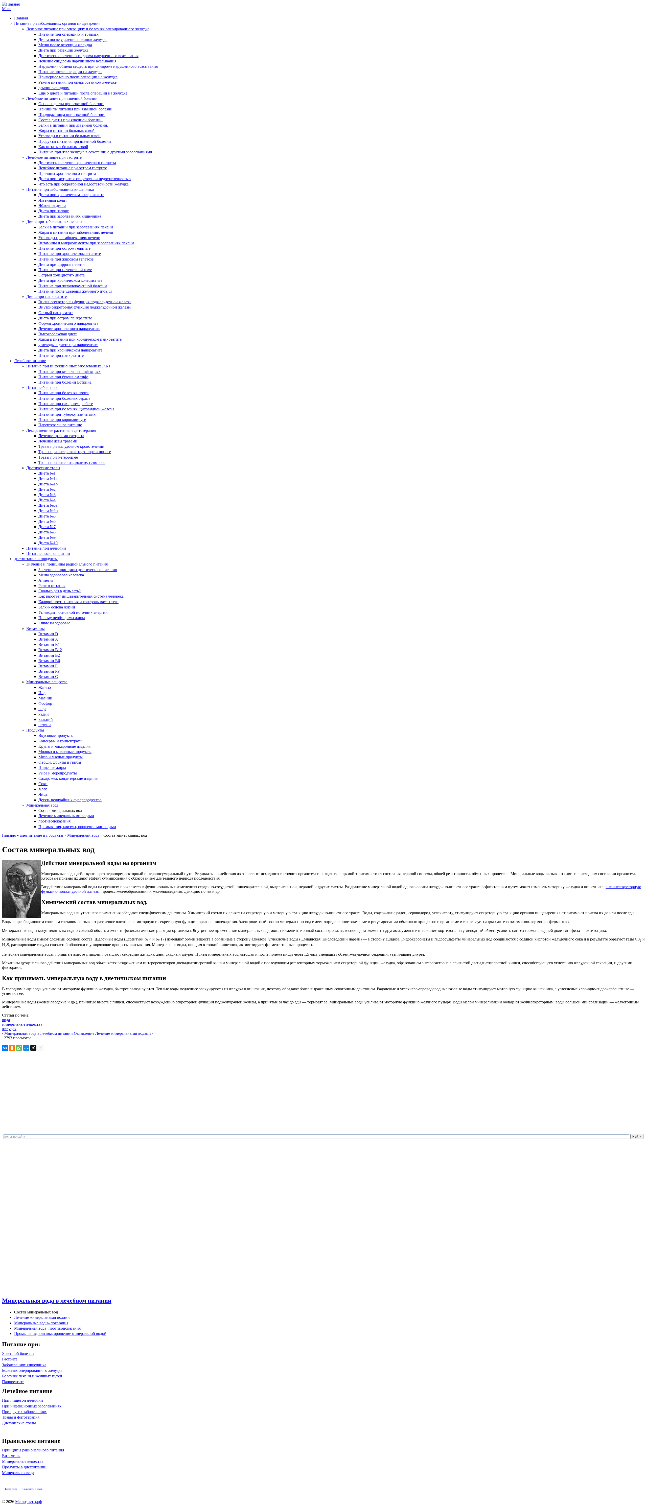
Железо (44, 687)
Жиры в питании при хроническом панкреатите (80, 339)
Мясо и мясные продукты (60, 757)
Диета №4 (47, 500)
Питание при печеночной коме (65, 270)
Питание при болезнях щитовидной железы (76, 409)
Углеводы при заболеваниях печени (69, 238)
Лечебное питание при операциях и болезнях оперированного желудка (87, 29)
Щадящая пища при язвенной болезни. (71, 114)
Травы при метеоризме (58, 457)
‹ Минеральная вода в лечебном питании (37, 1033)
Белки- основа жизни (56, 607)
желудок (9, 1029)
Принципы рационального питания (33, 1450)
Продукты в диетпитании (24, 1467)
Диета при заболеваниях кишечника (69, 216)
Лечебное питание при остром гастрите (72, 168)
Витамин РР (49, 671)
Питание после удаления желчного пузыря (75, 291)
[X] (33, 1048)
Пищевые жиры (52, 767)
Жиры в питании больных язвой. (67, 130)
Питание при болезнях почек (63, 393)
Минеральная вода (42, 805)
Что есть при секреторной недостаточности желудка (83, 184)
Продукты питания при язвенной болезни (74, 141)
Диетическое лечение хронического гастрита (77, 162)
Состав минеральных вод (60, 810)
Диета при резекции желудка (63, 50)
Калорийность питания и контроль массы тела (78, 602)
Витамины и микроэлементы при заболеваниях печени (86, 243)
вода (42, 709)
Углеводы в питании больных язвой (69, 136)
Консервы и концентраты (60, 741)
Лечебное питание (30, 361)
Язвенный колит (52, 200)
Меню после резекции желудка (65, 45)
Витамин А (48, 639)
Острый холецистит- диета (61, 275)
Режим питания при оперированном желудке (77, 82)
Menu (6, 9)
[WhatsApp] (19, 1048)
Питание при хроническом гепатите (69, 253)
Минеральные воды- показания (41, 1323)
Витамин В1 (49, 644)
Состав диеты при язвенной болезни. (70, 120)
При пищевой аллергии (22, 1400)
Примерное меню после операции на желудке (78, 77)
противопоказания (54, 821)
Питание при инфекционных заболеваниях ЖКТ (68, 366)
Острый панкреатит (55, 313)
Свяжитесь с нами (32, 1489)
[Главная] (11, 4)
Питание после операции (48, 553)
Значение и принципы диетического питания (77, 570)
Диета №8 (47, 532)
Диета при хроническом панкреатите (70, 350)
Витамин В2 (49, 655)
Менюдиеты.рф (28, 1501)
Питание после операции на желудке (70, 71)
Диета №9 (47, 537)
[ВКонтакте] (5, 1048)
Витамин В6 (49, 660)
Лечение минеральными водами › (124, 1033)
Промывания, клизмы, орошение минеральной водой (60, 1333)
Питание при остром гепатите (64, 248)
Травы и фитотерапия (20, 1417)
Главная (21, 18)
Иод (41, 693)
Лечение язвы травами (57, 441)
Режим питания (51, 585)
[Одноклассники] (12, 1048)
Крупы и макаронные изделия (64, 746)
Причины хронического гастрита (67, 173)
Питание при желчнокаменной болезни (72, 286)
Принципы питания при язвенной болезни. (75, 109)
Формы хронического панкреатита (68, 323)
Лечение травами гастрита (61, 436)
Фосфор (45, 703)
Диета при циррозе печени (61, 264)
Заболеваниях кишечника (24, 1365)
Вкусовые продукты (56, 735)
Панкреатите (13, 1382)
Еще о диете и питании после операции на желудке (82, 93)
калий (43, 714)
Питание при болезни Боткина (64, 382)
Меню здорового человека (61, 575)
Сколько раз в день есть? (59, 591)
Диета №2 (47, 489)
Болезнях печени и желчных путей (32, 1376)
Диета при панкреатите (46, 296)
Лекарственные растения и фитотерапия (61, 430)
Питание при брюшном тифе (63, 377)
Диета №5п (48, 510)
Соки (43, 784)
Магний (45, 698)
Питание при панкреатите (61, 355)
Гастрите (9, 1359)
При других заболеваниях (24, 1411)
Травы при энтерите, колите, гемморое (71, 462)
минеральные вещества (22, 1024)
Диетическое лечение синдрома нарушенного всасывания (88, 56)
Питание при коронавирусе (62, 419)
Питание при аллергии (46, 548)
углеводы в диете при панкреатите (68, 345)
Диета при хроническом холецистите (70, 280)
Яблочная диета (52, 205)
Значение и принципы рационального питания (67, 564)
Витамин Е (48, 666)
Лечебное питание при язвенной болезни (62, 98)
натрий (44, 725)
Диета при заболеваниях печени (54, 221)
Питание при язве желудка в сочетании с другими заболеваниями (95, 152)
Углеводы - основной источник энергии (73, 612)
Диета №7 (47, 527)
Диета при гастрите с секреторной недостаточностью (84, 179)
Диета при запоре (53, 211)
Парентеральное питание (60, 425)
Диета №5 (47, 516)
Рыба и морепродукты (57, 773)
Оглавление (84, 1033)
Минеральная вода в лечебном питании (56, 1300)
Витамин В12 (50, 650)
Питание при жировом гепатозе (66, 259)
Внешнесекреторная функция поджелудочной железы (84, 302)
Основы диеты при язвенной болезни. (71, 104)
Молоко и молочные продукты (64, 751)
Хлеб (42, 789)
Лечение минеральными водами (66, 816)
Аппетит (46, 580)
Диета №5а (47, 505)
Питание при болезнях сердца (64, 398)
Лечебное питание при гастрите (54, 157)
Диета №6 (47, 521)
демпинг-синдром (54, 88)
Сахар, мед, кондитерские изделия (68, 778)
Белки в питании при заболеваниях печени (75, 227)
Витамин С (48, 676)
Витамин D (48, 634)
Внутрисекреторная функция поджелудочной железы (84, 307)
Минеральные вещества (46, 682)
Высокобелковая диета (57, 334)
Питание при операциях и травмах (68, 34)
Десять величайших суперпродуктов (70, 800)
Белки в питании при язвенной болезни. (73, 125)
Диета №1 (47, 473)
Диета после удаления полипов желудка (72, 39)
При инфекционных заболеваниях (31, 1406)
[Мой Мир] (26, 1048)
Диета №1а (47, 478)
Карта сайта (11, 1489)
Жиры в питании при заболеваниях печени (75, 232)
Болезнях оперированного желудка (32, 1370)
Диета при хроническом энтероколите (71, 195)
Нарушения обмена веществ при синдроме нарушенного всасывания (98, 66)
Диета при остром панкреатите (65, 318)
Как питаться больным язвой (63, 147)
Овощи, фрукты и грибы (59, 762)
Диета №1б (48, 484)
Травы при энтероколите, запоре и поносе (74, 452)
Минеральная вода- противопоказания (47, 1328)
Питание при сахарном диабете (65, 404)
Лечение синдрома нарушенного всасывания (77, 61)
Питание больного (42, 387)
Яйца (43, 794)
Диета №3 (47, 494)
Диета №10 (48, 543)
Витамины (35, 628)
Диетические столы (43, 468)
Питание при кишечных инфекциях (69, 371)
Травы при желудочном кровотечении (71, 446)
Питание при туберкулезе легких (67, 414)
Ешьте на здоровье (54, 623)
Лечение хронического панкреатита (69, 328)
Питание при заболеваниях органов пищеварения (57, 23)
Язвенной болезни (18, 1353)
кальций (45, 719)
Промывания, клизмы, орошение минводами (77, 827)
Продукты (35, 730)
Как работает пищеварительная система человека (81, 596)
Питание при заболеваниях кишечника (60, 189)
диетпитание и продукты (36, 559)
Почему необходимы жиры (61, 618)
